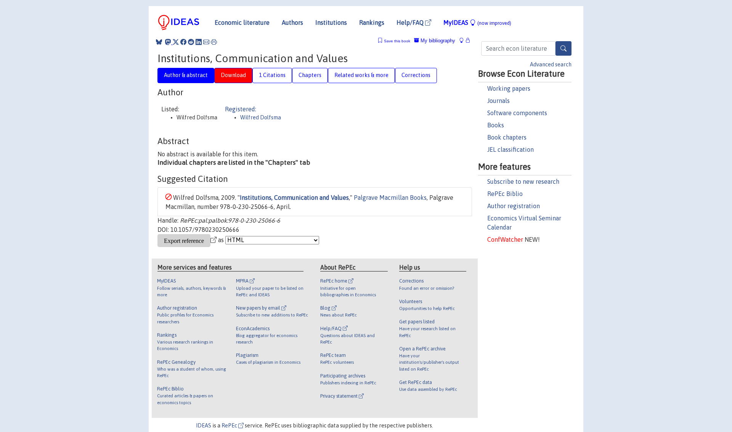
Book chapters (507, 137)
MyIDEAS (477, 22)
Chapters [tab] (310, 75)
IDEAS (203, 425)
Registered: (240, 109)
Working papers (508, 88)
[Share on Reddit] (191, 42)
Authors (292, 22)
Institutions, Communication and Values (294, 197)
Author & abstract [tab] (186, 75)
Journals (498, 100)
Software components (517, 112)
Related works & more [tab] (361, 75)
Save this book (397, 41)
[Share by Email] (206, 42)
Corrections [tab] (415, 75)
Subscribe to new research (523, 181)
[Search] (563, 48)
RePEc (230, 425)
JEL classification (510, 149)
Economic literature (242, 22)
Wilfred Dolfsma (260, 117)
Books (495, 125)
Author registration (513, 205)
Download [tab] (233, 75)
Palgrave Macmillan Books (390, 197)
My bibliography (437, 40)
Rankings (371, 22)
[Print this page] (214, 42)
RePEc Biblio (505, 193)
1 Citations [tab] (272, 75)
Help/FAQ (410, 22)
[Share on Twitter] (176, 42)
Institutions (331, 22)
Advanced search (550, 64)
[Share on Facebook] (183, 42)
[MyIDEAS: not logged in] (463, 40)
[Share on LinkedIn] (199, 42)
